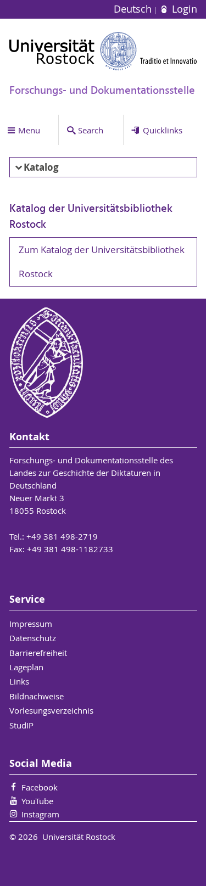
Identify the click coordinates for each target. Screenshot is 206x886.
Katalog (41, 167)
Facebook (39, 787)
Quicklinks (162, 130)
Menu (29, 130)
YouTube (37, 800)
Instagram (40, 814)
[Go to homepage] (103, 51)
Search (90, 130)
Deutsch (134, 9)
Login (183, 9)
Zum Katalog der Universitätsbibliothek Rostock (102, 262)
